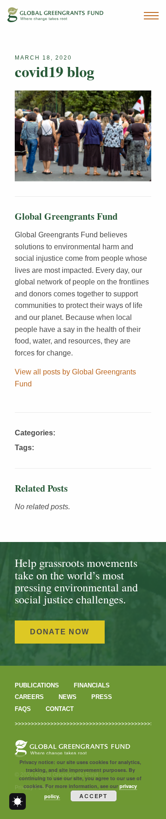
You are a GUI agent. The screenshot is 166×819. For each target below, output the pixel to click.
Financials (92, 685)
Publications (37, 685)
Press (101, 696)
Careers (29, 696)
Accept (93, 796)
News (68, 696)
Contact (60, 708)
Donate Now (59, 632)
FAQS (23, 708)
